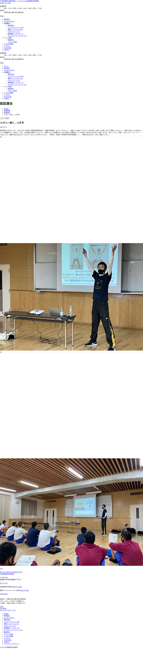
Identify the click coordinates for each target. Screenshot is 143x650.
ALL (1, 568)
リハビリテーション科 (15, 27)
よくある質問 (8, 44)
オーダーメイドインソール (17, 36)
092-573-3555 (24, 590)
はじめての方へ (9, 21)
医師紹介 (11, 40)
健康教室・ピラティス (15, 34)
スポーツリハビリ (14, 31)
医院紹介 (7, 19)
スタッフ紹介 (12, 42)
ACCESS (12, 572)
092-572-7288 (4, 572)
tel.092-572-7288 (5, 3)
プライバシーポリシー (11, 644)
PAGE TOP (18, 572)
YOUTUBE (8, 48)
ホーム (6, 66)
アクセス (7, 46)
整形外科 (11, 25)
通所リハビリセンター (15, 29)
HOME (6, 614)
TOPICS (6, 49)
